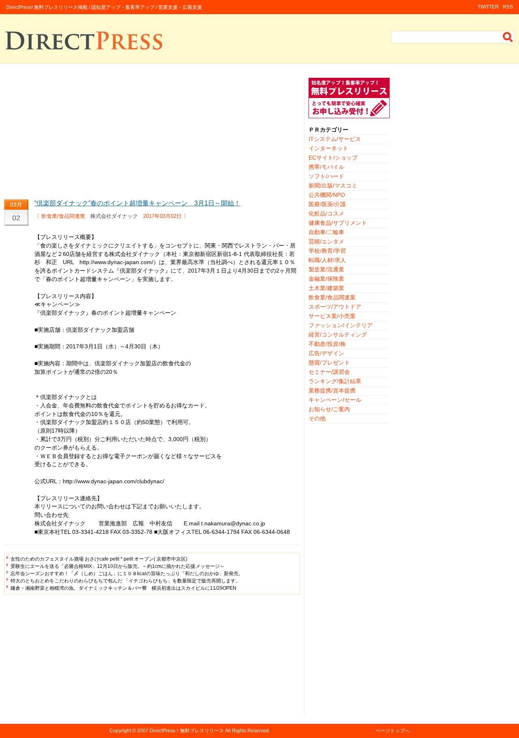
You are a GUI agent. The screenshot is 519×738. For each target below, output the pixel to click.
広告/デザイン (326, 353)
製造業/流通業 (326, 269)
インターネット (328, 148)
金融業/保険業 (326, 278)
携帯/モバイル (326, 167)
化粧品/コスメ (326, 213)
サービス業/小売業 (332, 316)
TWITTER (488, 7)
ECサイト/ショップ (333, 157)
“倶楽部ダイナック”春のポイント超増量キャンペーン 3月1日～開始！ (137, 203)
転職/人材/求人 (327, 260)
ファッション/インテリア (341, 325)
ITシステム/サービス (335, 139)
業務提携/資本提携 (332, 390)
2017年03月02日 (162, 216)
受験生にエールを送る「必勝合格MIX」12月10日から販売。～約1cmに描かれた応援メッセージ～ (118, 566)
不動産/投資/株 (327, 344)
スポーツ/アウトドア (335, 306)
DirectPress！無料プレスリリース (187, 731)
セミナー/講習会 (329, 372)
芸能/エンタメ (326, 241)
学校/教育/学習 (327, 250)
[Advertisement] (152, 134)
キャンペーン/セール (335, 400)
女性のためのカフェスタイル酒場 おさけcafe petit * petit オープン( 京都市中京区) (99, 559)
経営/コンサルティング (338, 334)
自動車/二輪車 (326, 232)
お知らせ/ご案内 (329, 409)
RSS (508, 7)
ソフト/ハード (326, 176)
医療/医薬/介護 (327, 204)
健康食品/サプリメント (338, 223)
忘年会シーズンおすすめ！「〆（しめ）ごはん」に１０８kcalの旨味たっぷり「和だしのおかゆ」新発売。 (127, 573)
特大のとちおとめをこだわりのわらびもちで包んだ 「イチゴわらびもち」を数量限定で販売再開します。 (125, 581)
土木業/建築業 (326, 288)
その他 (317, 418)
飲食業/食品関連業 (63, 216)
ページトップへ (392, 731)
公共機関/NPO (327, 195)
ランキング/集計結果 (335, 381)
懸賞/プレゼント (329, 362)
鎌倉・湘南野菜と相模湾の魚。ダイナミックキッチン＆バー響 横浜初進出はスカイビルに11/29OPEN (123, 588)
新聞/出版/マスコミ (333, 185)
